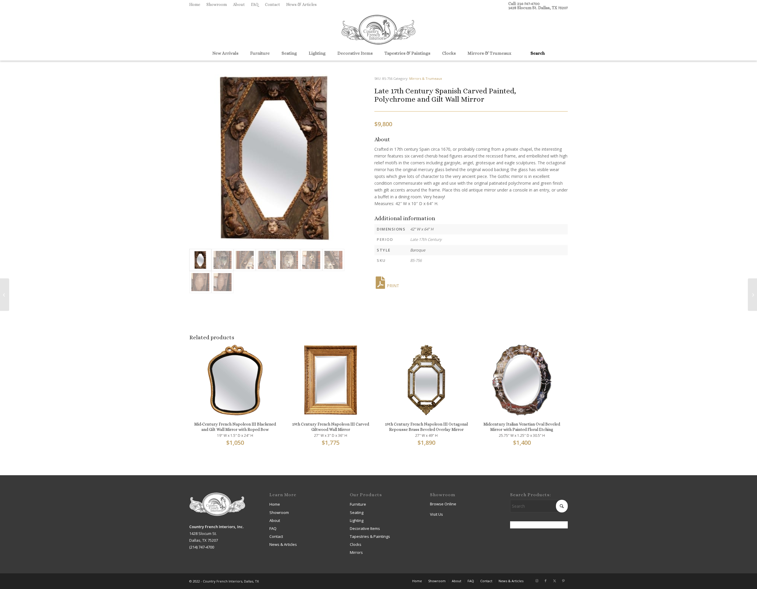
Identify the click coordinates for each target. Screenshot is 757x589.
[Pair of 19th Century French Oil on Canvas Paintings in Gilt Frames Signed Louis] (752, 294)
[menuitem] (196, 4)
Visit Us (436, 514)
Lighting (356, 520)
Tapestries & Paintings (370, 536)
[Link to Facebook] (545, 580)
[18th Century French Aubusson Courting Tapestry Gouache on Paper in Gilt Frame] (4, 294)
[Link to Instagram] (536, 580)
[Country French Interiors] (378, 30)
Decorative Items (365, 528)
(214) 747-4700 (201, 547)
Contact (272, 4)
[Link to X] (554, 580)
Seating (356, 512)
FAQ (255, 4)
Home (194, 4)
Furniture (358, 504)
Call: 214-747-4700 (524, 3)
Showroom (216, 4)
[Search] (535, 53)
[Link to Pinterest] (563, 580)
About (239, 4)
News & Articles (301, 4)
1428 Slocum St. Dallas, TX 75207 (538, 7)
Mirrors (356, 552)
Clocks (355, 544)
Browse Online (443, 504)
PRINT (393, 285)
